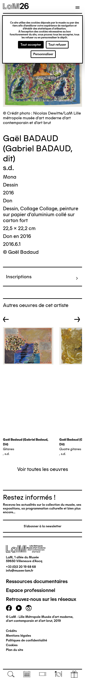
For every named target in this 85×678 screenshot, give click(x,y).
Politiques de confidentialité (26, 640)
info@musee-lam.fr (19, 570)
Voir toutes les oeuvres (42, 469)
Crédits (11, 631)
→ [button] (77, 319)
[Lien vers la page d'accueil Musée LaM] (16, 7)
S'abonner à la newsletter (42, 526)
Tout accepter (31, 44)
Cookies (12, 645)
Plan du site (14, 650)
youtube (19, 608)
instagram (29, 608)
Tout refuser (57, 44)
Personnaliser (43, 54)
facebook (9, 608)
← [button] (6, 319)
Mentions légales (18, 635)
